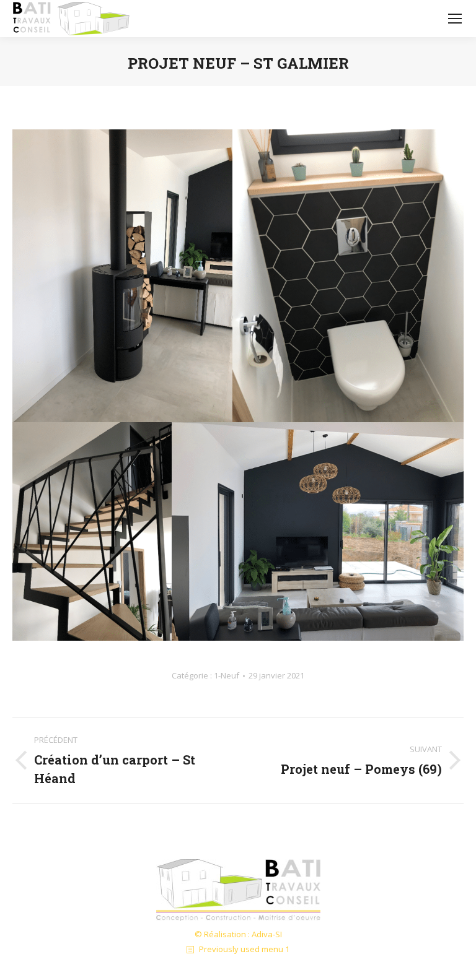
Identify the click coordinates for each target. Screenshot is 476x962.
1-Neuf (226, 675)
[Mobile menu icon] (455, 18)
